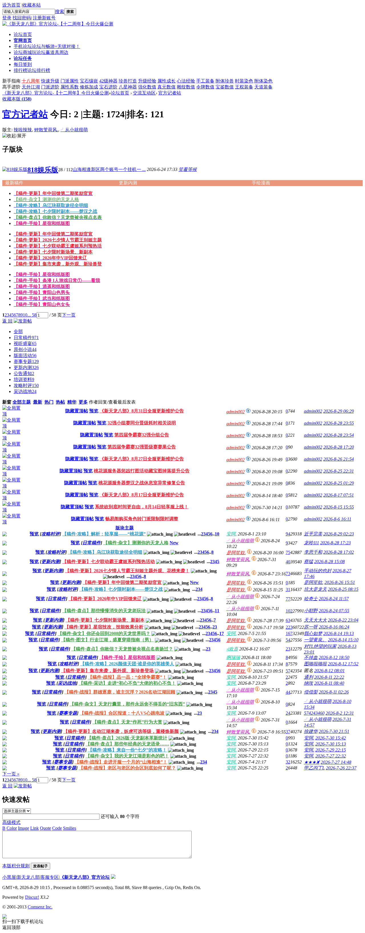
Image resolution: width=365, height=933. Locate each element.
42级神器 (108, 80)
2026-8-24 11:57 (334, 598)
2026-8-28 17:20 (338, 447)
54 (288, 640)
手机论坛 (47, 46)
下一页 (69, 315)
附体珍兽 (225, 80)
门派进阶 (50, 86)
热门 (49, 402)
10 (25, 315)
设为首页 (11, 5)
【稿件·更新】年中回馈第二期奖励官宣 (122, 582)
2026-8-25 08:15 (343, 589)
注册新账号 (44, 17)
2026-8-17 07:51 (338, 495)
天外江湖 (31, 86)
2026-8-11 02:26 (334, 692)
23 (214, 626)
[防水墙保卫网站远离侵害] (113, 877)
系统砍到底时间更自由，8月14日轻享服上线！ (141, 506)
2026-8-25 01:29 (338, 483)
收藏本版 (16, 98)
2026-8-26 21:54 (338, 459)
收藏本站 (32, 5)
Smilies (69, 828)
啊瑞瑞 (233, 657)
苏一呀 (311, 626)
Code (57, 828)
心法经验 (186, 80)
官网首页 (23, 40)
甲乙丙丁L (314, 767)
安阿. (231, 533)
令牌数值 (205, 86)
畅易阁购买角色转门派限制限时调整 (141, 518)
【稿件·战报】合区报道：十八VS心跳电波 (122, 713)
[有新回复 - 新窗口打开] (4, 534)
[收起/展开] (14, 136)
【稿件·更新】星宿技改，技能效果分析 (103, 626)
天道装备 (263, 86)
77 (288, 599)
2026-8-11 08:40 (329, 683)
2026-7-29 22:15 (330, 749)
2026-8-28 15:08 (329, 561)
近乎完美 (313, 533)
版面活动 (25, 355)
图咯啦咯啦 (315, 663)
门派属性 (69, 80)
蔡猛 (308, 561)
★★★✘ (312, 762)
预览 (93, 410)
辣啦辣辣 (23, 129)
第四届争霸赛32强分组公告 (141, 434)
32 (288, 761)
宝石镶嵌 (89, 80)
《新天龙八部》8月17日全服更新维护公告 (142, 494)
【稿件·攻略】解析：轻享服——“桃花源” (104, 533)
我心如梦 (313, 633)
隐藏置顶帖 (76, 410)
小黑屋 (9, 877)
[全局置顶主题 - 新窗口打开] (12, 414)
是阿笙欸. (236, 552)
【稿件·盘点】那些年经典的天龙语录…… (127, 743)
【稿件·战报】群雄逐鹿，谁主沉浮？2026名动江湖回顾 (119, 692)
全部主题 (22, 402)
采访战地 (25, 391)
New (174, 542)
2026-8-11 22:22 (329, 677)
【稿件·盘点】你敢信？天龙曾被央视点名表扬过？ (122, 648)
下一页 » (10, 773)
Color (12, 828)
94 (288, 533)
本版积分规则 (16, 865)
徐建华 (311, 731)
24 (288, 713)
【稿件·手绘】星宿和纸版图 (127, 657)
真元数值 (166, 86)
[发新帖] (23, 321)
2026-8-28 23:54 (338, 435)
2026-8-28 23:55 (338, 423)
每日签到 (23, 64)
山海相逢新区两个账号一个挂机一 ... (109, 169)
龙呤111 (311, 542)
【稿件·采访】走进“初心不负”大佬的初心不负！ (127, 683)
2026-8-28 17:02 (338, 552)
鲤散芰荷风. (46, 129)
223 (289, 627)
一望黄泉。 (315, 639)
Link (34, 828)
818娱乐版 (42, 170)
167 (289, 633)
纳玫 (308, 683)
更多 (83, 402)
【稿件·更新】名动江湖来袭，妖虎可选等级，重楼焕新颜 (121, 731)
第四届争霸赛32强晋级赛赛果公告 (142, 446)
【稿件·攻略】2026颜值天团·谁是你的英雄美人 (127, 663)
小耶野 (311, 610)
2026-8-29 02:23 (338, 533)
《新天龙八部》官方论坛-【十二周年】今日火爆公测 (55, 92)
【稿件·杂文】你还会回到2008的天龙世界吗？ (104, 633)
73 (288, 573)
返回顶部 (11, 927)
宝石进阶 (108, 86)
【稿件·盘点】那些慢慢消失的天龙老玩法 (104, 610)
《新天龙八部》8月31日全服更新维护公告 (142, 410)
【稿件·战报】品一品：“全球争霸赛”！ (127, 677)
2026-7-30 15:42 (330, 737)
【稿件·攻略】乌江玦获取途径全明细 (105, 552)
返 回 (7, 321)
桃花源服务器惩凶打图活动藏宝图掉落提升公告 (142, 470)
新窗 (6, 402)
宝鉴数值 (225, 86)
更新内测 (26, 367)
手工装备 (205, 80)
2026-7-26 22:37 (341, 767)
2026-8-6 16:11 (337, 519)
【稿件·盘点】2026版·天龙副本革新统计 (127, 737)
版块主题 (124, 527)
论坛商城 (41, 52)
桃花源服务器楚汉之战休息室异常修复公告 (141, 482)
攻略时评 (26, 385)
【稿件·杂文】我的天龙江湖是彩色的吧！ (127, 755)
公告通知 (24, 373)
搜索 (59, 11)
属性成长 (166, 80)
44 (288, 692)
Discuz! (32, 897)
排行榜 (32, 70)
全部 (18, 331)
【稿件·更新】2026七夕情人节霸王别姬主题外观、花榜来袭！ (127, 570)
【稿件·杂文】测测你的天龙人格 (136, 542)
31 (288, 589)
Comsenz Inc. (40, 906)
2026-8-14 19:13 (338, 633)
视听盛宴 (25, 343)
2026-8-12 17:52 (343, 663)
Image (23, 828)
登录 (6, 17)
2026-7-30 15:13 (330, 743)
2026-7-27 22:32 (330, 755)
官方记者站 (169, 92)
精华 (71, 402)
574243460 (314, 713)
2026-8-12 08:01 (329, 670)
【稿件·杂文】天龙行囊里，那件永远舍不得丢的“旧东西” (127, 704)
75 (288, 552)
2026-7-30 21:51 (334, 731)
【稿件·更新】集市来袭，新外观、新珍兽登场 (107, 670)
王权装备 (244, 86)
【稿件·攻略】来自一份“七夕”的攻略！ (127, 749)
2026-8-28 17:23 (335, 542)
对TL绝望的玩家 (320, 646)
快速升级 (50, 80)
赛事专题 (26, 361)
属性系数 (69, 86)
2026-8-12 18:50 (334, 657)
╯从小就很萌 (74, 129)
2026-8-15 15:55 (338, 507)
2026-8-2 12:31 (340, 713)
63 (288, 620)
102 (289, 610)
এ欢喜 (232, 648)
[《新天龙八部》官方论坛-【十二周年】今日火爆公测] (57, 23)
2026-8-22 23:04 (343, 620)
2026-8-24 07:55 (334, 610)
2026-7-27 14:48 (336, 762)
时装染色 (244, 80)
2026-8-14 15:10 (343, 639)
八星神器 (128, 86)
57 (288, 670)
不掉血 (311, 657)
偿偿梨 (311, 692)
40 (288, 561)
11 (217, 610)
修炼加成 (89, 86)
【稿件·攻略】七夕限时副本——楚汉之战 (121, 589)
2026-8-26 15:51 (340, 582)
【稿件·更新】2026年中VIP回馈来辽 (105, 598)
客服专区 (49, 877)
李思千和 (313, 552)
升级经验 (147, 80)
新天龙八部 (28, 877)
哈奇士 (311, 598)
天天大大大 (315, 620)
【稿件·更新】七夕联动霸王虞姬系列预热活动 (108, 561)
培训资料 (24, 379)
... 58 (31, 315)
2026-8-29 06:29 (338, 411)
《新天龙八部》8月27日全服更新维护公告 (142, 458)
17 (221, 633)
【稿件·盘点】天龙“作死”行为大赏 (127, 722)
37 (288, 731)
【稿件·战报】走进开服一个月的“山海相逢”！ (121, 761)
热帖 (60, 402)
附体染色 (263, 80)
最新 (37, 402)
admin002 (235, 411)
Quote (45, 828)
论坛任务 (23, 58)
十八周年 (31, 80)
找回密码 (22, 17)
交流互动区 (144, 92)
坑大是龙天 (315, 589)
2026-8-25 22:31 (338, 471)
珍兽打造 (128, 80)
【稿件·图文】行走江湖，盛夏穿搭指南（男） (107, 639)
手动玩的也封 (317, 570)
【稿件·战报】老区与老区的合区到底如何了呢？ (127, 767)
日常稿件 (26, 337)
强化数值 (147, 86)
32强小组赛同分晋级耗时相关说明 (142, 422)
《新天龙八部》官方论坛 (85, 877)
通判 (308, 677)
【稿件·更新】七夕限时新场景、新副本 (105, 620)
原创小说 (25, 349)
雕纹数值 (186, 86)
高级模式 (11, 822)
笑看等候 (188, 169)
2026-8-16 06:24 (334, 626)
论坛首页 (23, 34)
